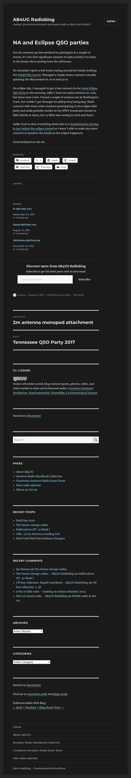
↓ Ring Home (45, 707)
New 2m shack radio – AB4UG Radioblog (41, 596)
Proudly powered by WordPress (50, 768)
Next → (59, 707)
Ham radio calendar (28, 485)
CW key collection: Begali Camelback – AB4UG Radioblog (52, 582)
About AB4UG (24, 471)
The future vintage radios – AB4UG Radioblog (45, 573)
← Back (17, 707)
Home (17, 727)
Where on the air (26, 489)
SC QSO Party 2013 (22, 209)
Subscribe (84, 279)
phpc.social (60, 694)
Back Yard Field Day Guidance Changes (40, 538)
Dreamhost (34, 415)
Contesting (52, 295)
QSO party (78, 295)
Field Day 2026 (25, 520)
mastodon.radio (37, 694)
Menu (111, 21)
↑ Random (29, 707)
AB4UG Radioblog (34, 19)
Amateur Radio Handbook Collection (39, 476)
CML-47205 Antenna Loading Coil (37, 533)
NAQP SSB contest (29, 74)
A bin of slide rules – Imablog (34, 591)
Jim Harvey (23, 569)
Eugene (21, 295)
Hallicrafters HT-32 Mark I (33, 529)
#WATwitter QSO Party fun (26, 240)
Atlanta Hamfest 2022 (72, 591)
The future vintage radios (32, 525)
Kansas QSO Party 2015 (24, 224)
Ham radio (64, 295)
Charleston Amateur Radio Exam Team (40, 480)
